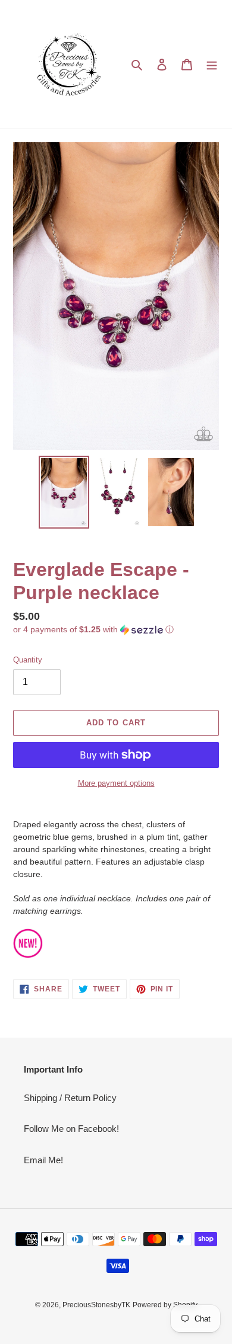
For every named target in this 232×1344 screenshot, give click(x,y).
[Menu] (211, 64)
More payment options (116, 783)
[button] (93, 629)
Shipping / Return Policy (70, 1098)
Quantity (27, 659)
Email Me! (43, 1160)
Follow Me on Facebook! (71, 1129)
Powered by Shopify (165, 1305)
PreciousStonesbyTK (96, 1305)
